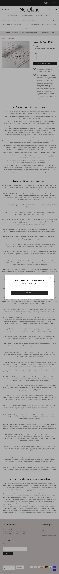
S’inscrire (29, 292)
